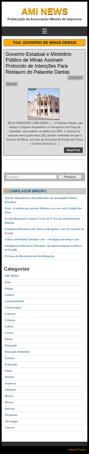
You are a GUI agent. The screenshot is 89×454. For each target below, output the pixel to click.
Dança (8, 339)
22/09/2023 (75, 77)
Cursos (9, 332)
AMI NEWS (44, 11)
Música (9, 402)
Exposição (11, 364)
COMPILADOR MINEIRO (27, 191)
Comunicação (13, 307)
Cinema (9, 295)
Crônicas (10, 320)
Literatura (10, 389)
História (9, 377)
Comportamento (14, 301)
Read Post (73, 150)
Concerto (10, 313)
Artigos (9, 288)
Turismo (9, 427)
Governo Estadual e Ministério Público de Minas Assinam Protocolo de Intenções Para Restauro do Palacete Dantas (38, 63)
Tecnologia (11, 421)
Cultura (9, 326)
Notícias (12, 84)
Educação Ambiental (17, 351)
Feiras (8, 370)
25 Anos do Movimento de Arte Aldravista (29, 256)
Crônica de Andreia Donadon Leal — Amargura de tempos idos (42, 239)
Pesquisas (11, 414)
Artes (8, 282)
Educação (11, 345)
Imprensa (10, 383)
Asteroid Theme (77, 449)
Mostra (9, 396)
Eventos (10, 358)
